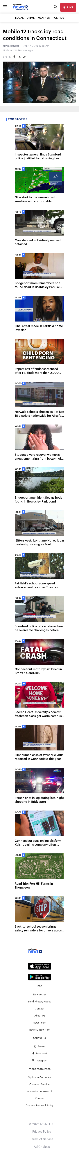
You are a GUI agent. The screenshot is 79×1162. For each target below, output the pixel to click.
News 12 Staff (11, 46)
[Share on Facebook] (14, 56)
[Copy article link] (24, 56)
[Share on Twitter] (19, 56)
